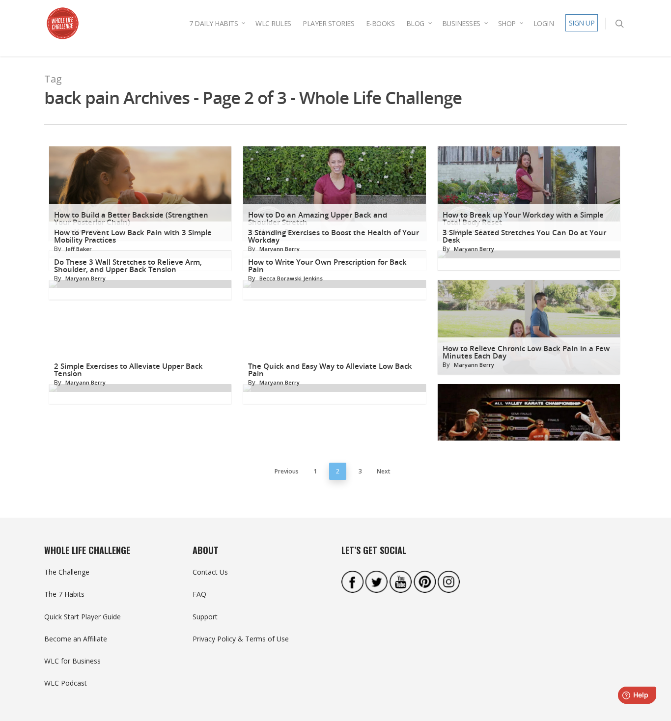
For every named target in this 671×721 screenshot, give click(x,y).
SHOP (507, 23)
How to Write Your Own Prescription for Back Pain (327, 265)
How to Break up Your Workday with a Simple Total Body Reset (523, 218)
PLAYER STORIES (328, 23)
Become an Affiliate (75, 638)
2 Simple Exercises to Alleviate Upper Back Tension (128, 369)
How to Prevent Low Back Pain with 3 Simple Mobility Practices (133, 236)
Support (205, 616)
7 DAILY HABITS (213, 23)
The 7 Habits (64, 594)
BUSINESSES (461, 23)
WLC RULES (273, 23)
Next (384, 471)
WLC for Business (72, 661)
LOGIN (543, 23)
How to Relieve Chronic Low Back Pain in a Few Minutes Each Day (526, 352)
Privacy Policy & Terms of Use (241, 638)
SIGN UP (582, 23)
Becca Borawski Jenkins (291, 278)
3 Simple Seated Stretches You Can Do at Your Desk (524, 236)
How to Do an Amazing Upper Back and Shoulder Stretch (317, 218)
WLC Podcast (65, 683)
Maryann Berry (279, 248)
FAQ (199, 594)
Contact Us (210, 572)
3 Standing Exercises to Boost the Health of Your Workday (333, 236)
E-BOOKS (380, 23)
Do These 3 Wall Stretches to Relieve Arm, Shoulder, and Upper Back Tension (128, 265)
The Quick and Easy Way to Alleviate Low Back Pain (330, 369)
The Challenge (66, 572)
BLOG (415, 23)
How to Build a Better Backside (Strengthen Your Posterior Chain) (131, 218)
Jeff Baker (78, 248)
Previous (287, 471)
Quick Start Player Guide (82, 616)
